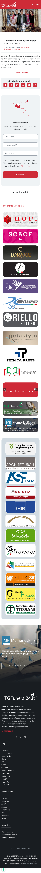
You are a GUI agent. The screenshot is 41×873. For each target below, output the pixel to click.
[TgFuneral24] (8, 3)
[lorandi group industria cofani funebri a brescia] (20, 246)
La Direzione (25, 47)
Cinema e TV (8, 49)
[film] (20, 10)
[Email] (34, 84)
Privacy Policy (26, 166)
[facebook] (16, 737)
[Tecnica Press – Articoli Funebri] (20, 348)
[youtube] (25, 737)
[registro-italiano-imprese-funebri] (20, 365)
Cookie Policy (26, 848)
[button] (4, 389)
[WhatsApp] (23, 84)
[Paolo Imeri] (20, 263)
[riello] (20, 313)
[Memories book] (20, 659)
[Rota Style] (20, 331)
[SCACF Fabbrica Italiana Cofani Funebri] (20, 229)
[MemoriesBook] (20, 640)
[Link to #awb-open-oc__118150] (37, 4)
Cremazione (16, 49)
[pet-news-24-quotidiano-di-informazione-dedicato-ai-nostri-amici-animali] (20, 402)
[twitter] (20, 737)
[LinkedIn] (17, 84)
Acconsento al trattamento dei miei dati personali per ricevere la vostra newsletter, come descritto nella (21, 163)
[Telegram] (28, 84)
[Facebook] (5, 84)
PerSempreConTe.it (30, 863)
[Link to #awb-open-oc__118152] (33, 4)
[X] (11, 84)
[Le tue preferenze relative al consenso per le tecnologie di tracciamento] (3, 869)
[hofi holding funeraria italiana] (20, 213)
